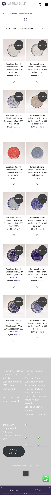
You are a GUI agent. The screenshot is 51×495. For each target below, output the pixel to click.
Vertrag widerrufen (13, 451)
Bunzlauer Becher (33, 378)
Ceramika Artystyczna (35, 414)
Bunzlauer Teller (32, 392)
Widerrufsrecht (10, 428)
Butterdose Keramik (34, 381)
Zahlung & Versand (12, 435)
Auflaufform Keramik (35, 385)
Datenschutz (9, 432)
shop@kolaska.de (11, 401)
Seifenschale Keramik (35, 396)
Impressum (8, 424)
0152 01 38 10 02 (11, 397)
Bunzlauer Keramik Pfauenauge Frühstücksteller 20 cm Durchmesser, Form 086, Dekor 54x (13, 326)
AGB (5, 439)
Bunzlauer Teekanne (34, 389)
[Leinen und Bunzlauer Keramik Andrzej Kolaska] (15, 3)
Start (5, 14)
